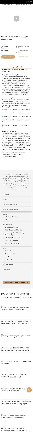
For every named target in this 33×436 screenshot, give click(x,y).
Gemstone (17, 297)
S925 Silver (8, 259)
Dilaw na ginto (10, 254)
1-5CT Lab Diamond (11, 240)
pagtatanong (8, 56)
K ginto (7, 257)
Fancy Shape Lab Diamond (13, 230)
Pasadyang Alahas (7, 297)
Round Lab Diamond (11, 227)
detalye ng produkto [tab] (16, 67)
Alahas (7, 220)
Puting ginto (9, 251)
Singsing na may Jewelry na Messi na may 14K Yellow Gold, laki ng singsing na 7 (16, 403)
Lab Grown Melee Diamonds (14, 238)
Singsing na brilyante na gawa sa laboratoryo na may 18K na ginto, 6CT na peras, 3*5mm (16, 429)
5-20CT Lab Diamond (12, 243)
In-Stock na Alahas (26, 297)
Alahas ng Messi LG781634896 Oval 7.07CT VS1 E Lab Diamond (14, 376)
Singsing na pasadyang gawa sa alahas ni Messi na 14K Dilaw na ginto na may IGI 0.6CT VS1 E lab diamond (16, 322)
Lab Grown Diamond (11, 217)
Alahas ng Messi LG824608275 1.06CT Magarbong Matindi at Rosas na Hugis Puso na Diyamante (15, 349)
